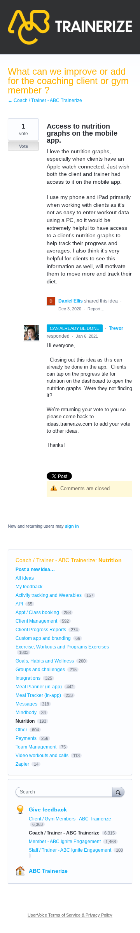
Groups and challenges (40, 669)
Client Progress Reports (41, 629)
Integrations (28, 678)
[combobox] (65, 792)
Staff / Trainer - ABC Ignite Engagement (70, 850)
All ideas (25, 578)
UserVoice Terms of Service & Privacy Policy (70, 915)
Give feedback (48, 809)
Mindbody (26, 712)
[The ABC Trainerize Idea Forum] (70, 27)
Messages (26, 704)
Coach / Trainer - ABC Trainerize (55, 560)
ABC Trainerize (48, 871)
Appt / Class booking (37, 612)
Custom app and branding (43, 638)
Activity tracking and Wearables (49, 595)
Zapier (22, 764)
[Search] (118, 792)
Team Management (36, 747)
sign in (72, 526)
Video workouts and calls (42, 755)
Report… (96, 308)
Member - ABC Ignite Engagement (65, 841)
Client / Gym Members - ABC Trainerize (70, 819)
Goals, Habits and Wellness (45, 661)
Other (21, 729)
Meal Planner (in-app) (39, 686)
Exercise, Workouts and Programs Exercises (62, 647)
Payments (26, 738)
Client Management (36, 621)
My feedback (29, 586)
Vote (23, 146)
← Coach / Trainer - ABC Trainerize (45, 100)
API (19, 604)
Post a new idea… (35, 569)
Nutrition (110, 560)
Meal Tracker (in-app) (38, 695)
